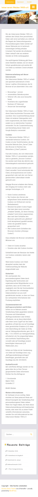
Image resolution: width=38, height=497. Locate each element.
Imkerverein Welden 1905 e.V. (15, 7)
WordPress (12, 491)
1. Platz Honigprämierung (15, 469)
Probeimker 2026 (12, 451)
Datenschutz (10, 2)
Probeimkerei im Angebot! (15, 455)
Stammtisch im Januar (14, 460)
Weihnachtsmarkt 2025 (14, 464)
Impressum (20, 2)
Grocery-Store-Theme (9, 488)
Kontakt (29, 2)
